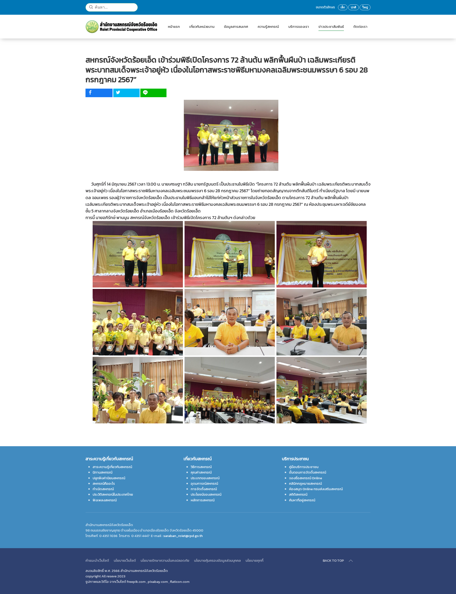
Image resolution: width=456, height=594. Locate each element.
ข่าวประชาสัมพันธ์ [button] (331, 26)
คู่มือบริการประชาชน (303, 466)
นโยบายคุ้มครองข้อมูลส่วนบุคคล (217, 560)
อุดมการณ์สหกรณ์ (204, 483)
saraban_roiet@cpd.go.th (183, 535)
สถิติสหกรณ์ (298, 494)
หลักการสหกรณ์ (202, 500)
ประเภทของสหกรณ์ (205, 478)
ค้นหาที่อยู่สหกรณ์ (302, 500)
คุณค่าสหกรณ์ (201, 472)
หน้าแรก (174, 26)
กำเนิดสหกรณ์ (103, 489)
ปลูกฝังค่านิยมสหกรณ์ (109, 478)
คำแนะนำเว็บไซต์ (97, 560)
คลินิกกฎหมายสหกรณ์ (305, 483)
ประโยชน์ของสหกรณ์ (206, 494)
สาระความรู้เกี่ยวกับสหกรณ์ (112, 466)
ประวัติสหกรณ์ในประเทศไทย (113, 494)
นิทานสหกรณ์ (102, 472)
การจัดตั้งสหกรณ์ (204, 489)
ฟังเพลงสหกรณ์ (105, 500)
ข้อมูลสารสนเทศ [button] (236, 26)
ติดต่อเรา (360, 26)
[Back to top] (350, 560)
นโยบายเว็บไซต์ (125, 560)
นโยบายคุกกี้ (254, 560)
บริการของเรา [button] (298, 26)
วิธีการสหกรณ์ (201, 466)
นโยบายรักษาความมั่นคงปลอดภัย (165, 560)
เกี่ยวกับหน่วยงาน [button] (201, 26)
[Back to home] (122, 26)
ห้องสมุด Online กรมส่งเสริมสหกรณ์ (316, 489)
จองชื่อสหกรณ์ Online (305, 478)
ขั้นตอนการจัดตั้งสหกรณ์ (307, 472)
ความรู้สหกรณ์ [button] (268, 26)
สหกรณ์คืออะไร (104, 483)
